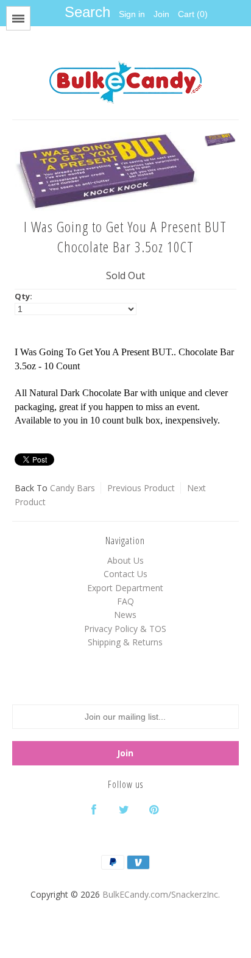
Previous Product (141, 488)
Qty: (23, 296)
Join (161, 14)
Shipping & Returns (125, 642)
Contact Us (125, 574)
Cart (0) (193, 14)
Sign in (132, 14)
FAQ (125, 601)
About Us (125, 560)
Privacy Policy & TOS (125, 628)
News (125, 614)
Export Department (125, 588)
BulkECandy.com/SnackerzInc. (161, 894)
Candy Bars (72, 488)
